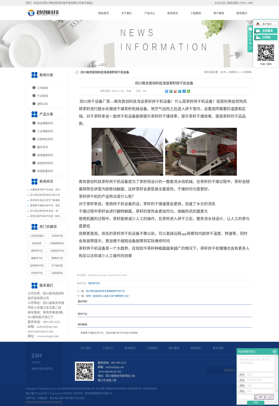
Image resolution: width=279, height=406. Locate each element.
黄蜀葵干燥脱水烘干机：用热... (45, 205)
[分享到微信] (188, 91)
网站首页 (103, 13)
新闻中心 (234, 72)
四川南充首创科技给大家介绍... (45, 195)
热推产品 (30, 398)
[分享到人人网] (184, 91)
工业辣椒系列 (45, 131)
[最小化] (274, 352)
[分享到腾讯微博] (179, 91)
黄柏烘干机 (37, 251)
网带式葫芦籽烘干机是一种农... (45, 216)
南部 (67, 398)
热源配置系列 (45, 171)
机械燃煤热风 (57, 243)
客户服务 (219, 13)
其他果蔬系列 (45, 155)
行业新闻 (42, 95)
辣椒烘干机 (112, 388)
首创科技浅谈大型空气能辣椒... (45, 200)
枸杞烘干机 (136, 388)
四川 (82, 398)
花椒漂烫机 (57, 273)
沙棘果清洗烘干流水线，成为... (45, 189)
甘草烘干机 (57, 236)
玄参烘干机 (37, 273)
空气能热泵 (57, 265)
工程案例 (195, 13)
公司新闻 (42, 87)
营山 (57, 398)
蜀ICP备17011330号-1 (37, 393)
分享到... (267, 37)
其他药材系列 (45, 163)
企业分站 (219, 2)
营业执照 (218, 348)
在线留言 (267, 30)
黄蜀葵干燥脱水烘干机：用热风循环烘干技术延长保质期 (109, 333)
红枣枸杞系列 (45, 139)
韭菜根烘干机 (37, 265)
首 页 (223, 72)
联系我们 (241, 13)
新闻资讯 (172, 13)
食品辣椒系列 (45, 123)
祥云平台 (67, 393)
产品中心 (149, 13)
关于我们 (126, 13)
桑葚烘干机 (37, 258)
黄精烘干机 (57, 258)
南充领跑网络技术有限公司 (98, 393)
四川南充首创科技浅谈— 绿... (45, 211)
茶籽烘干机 (94, 283)
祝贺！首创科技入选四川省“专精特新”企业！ (108, 296)
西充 (77, 398)
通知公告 (42, 103)
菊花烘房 (36, 243)
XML (250, 2)
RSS (243, 2)
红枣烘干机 (124, 388)
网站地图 (232, 2)
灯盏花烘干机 (57, 251)
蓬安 (72, 398)
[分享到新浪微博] (175, 91)
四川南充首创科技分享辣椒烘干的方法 (105, 291)
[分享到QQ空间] (171, 91)
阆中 (62, 398)
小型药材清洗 (37, 236)
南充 (52, 398)
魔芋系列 (42, 147)
